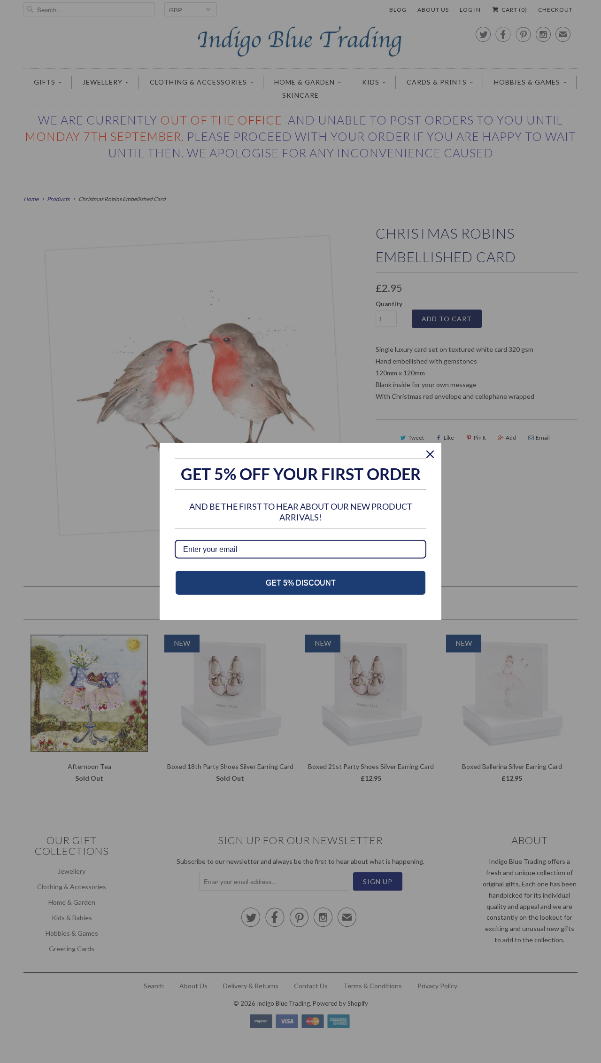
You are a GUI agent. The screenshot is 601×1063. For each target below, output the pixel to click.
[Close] (430, 454)
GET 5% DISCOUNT (301, 583)
